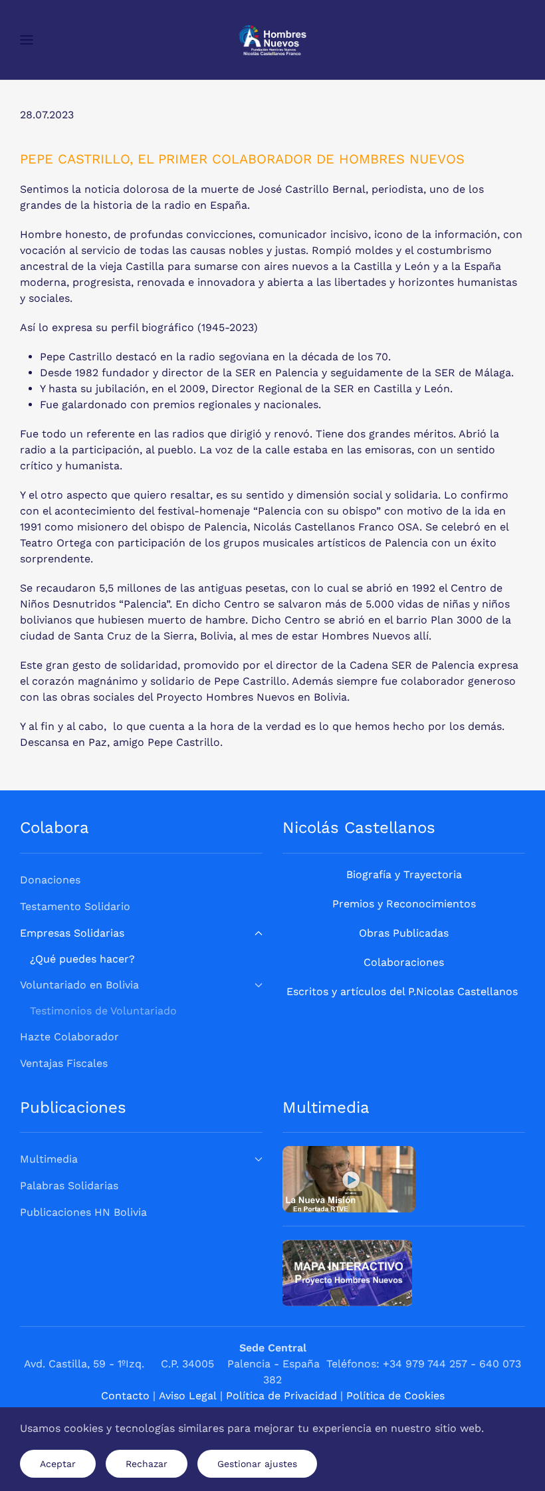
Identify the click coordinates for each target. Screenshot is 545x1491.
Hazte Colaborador (69, 1036)
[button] (26, 40)
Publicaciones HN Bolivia (83, 1212)
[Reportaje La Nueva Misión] (348, 1178)
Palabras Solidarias (69, 1185)
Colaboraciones (404, 962)
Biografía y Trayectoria (404, 874)
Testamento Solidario (75, 906)
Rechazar (146, 1463)
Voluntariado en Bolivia (79, 984)
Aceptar (58, 1463)
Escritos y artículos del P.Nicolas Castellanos (402, 991)
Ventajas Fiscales (64, 1063)
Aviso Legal (188, 1395)
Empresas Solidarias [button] (72, 933)
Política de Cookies (395, 1395)
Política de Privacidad (281, 1395)
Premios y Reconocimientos (404, 903)
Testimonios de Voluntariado (103, 1010)
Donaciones (50, 879)
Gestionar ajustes (257, 1463)
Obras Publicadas (404, 933)
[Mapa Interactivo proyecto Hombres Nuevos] (347, 1272)
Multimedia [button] (49, 1159)
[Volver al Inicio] (272, 40)
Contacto (125, 1395)
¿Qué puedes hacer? (82, 959)
